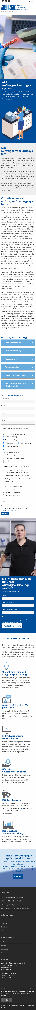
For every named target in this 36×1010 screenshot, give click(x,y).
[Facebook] (8, 1)
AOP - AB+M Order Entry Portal (11, 901)
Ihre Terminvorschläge (9, 610)
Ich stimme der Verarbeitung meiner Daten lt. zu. (15, 509)
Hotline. (10, 718)
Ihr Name (5, 595)
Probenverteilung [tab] (12, 367)
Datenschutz (5, 953)
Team (2, 919)
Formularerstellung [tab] (13, 351)
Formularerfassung (11, 437)
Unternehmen (5, 399)
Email (3, 406)
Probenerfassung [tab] (12, 359)
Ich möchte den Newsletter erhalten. (14, 502)
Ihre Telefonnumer (8, 603)
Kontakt (18, 876)
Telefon (3, 420)
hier (21, 808)
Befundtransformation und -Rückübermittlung (12, 454)
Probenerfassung (10, 443)
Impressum (4, 949)
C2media (5, 1007)
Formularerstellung (11, 440)
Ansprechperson (6, 413)
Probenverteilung (25, 443)
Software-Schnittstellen (12, 495)
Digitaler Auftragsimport (12, 446)
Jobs (2, 931)
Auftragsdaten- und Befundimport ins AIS (18, 479)
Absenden (5, 513)
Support (3, 941)
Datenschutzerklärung (10, 510)
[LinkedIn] (2, 1)
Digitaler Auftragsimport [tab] (15, 375)
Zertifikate (4, 927)
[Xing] (5, 1)
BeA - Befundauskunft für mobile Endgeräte (17, 466)
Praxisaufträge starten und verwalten (16, 472)
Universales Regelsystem (12, 489)
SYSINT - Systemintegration (9, 905)
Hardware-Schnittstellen (12, 492)
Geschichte (4, 923)
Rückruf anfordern (12, 626)
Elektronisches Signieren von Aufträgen (17, 476)
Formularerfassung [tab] (13, 342)
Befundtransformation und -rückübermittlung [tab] (17, 384)
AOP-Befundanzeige (11, 482)
